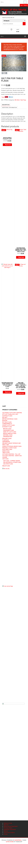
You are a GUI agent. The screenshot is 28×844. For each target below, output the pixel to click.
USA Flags (5, 459)
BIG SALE (17, 100)
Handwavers (6, 441)
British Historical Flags (9, 419)
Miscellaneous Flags (9, 433)
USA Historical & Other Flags (12, 462)
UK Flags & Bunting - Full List (11, 454)
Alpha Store (9, 841)
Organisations (7, 436)
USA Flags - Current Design (11, 460)
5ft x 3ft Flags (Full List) (10, 414)
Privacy (5, 834)
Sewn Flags (5, 451)
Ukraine (4, 457)
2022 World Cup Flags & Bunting (12, 412)
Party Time (5, 444)
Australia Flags (7, 416)
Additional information (9, 107)
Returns (6, 831)
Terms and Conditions (9, 832)
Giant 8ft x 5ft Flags (9, 432)
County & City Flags (8, 425)
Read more (8, 144)
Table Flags (23, 100)
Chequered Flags (8, 430)
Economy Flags (7, 427)
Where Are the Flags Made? (11, 826)
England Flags (6, 438)
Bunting (4, 420)
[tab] (5, 104)
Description (5, 104)
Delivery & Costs (8, 823)
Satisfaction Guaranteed (10, 829)
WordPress (17, 840)
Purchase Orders (8, 828)
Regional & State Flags (9, 448)
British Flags (7, 428)
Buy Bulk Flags (7, 422)
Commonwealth (7, 423)
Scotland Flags (7, 449)
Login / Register (23, 5)
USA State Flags (8, 464)
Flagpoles (5, 440)
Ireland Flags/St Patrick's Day (11, 443)
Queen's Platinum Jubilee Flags (11, 446)
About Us (6, 824)
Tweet (3, 97)
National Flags (7, 435)
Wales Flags (6, 466)
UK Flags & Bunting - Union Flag (12, 455)
